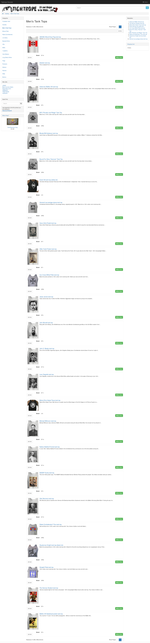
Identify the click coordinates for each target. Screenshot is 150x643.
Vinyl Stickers (5, 54)
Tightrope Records (7, 2)
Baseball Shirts (6, 41)
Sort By (120, 31)
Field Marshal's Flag (13, 127)
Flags (3, 60)
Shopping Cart (131, 44)
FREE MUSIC (5, 91)
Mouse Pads (5, 31)
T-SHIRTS (4, 51)
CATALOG (4, 93)
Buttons (4, 77)
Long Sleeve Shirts (7, 57)
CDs (3, 44)
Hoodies (4, 24)
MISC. (3, 47)
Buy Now (119, 57)
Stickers (4, 67)
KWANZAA (5, 90)
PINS (3, 74)
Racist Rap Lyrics (6, 88)
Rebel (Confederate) (7, 34)
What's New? (5, 115)
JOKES (4, 85)
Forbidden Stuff (6, 21)
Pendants (4, 64)
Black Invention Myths (7, 87)
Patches (4, 70)
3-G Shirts (4, 38)
